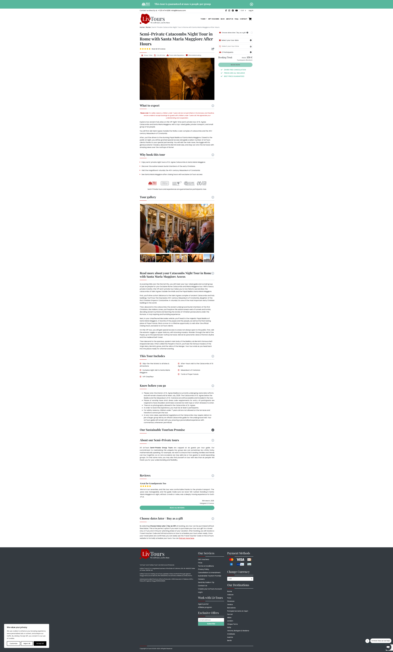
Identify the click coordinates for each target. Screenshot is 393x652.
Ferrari (230, 614)
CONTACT (243, 19)
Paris (229, 598)
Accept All (40, 643)
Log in (200, 592)
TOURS (203, 19)
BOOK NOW (235, 65)
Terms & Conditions (206, 566)
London (230, 621)
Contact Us (202, 585)
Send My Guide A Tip (206, 582)
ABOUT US (229, 19)
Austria (230, 637)
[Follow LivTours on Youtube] (236, 11)
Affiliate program (205, 607)
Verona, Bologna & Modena (238, 630)
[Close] (251, 4)
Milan (229, 617)
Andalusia (231, 634)
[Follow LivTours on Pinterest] (233, 11)
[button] (247, 32)
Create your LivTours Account (210, 589)
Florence (230, 601)
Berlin (229, 640)
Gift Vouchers (203, 559)
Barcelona (231, 608)
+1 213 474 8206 (164, 10)
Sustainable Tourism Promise (209, 576)
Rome (148, 27)
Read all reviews (177, 508)
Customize (13, 643)
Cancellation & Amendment (209, 572)
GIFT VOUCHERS (213, 19)
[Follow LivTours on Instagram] (229, 11)
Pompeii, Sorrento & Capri (237, 611)
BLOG (223, 19)
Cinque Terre (232, 624)
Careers (201, 579)
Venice (230, 604)
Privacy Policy (203, 569)
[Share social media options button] (212, 49)
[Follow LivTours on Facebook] (226, 11)
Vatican (230, 594)
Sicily (229, 627)
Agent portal (203, 604)
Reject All (27, 643)
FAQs (236, 19)
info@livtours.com (178, 10)
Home (142, 27)
